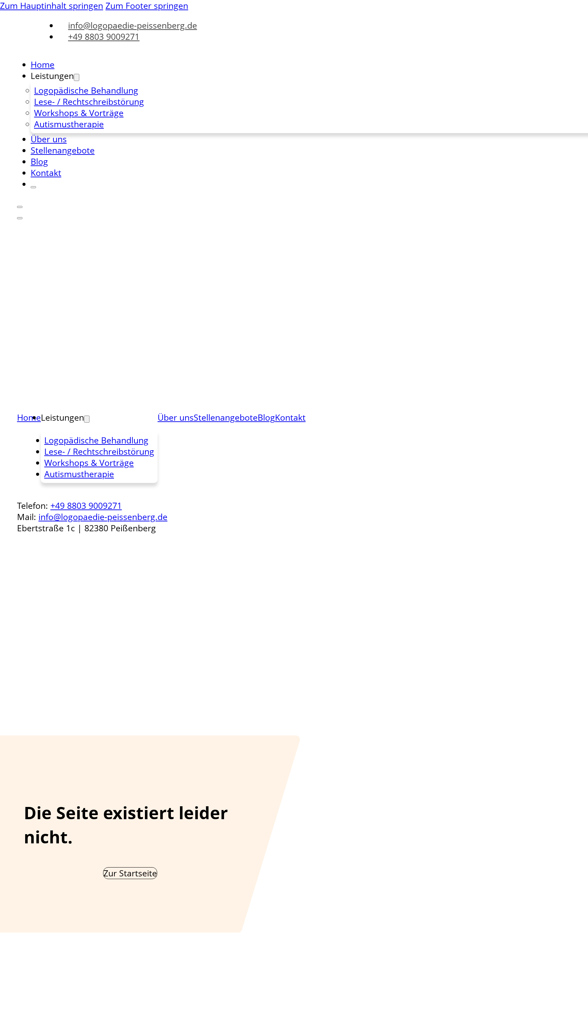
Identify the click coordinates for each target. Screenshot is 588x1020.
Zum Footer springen (146, 5)
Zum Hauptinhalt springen (51, 5)
